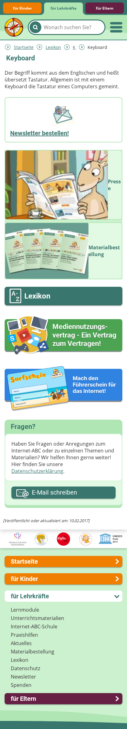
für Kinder (22, 8)
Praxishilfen (24, 634)
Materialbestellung (32, 651)
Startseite (24, 47)
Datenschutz (25, 668)
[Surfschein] (63, 389)
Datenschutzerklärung (37, 471)
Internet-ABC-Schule (34, 626)
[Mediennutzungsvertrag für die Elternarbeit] (63, 336)
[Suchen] (35, 27)
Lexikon (53, 47)
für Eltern (104, 8)
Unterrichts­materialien (37, 618)
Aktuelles (21, 643)
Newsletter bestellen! (39, 133)
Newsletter (23, 676)
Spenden (21, 685)
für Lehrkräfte (63, 8)
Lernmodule (25, 609)
